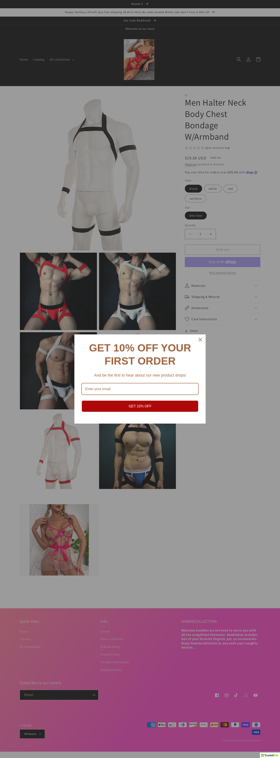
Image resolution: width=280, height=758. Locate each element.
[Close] (200, 339)
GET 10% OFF (140, 406)
